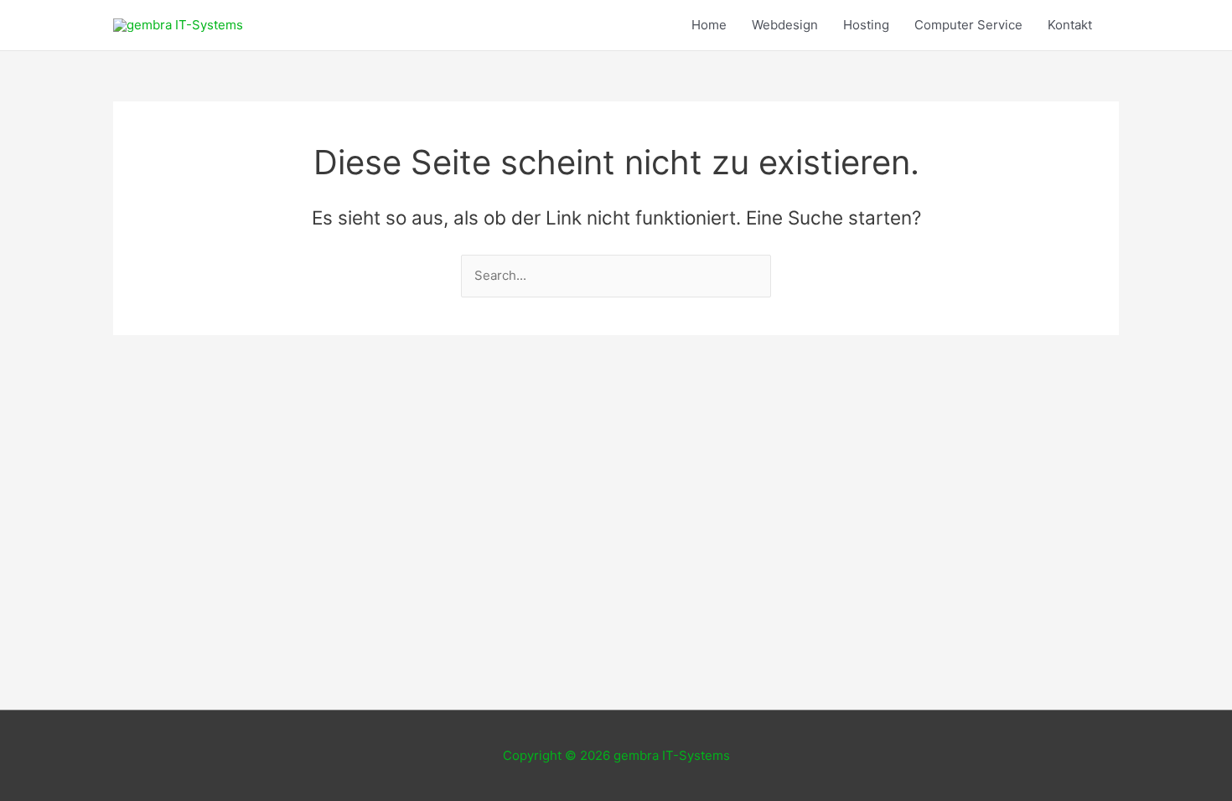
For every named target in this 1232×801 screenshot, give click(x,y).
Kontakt (1070, 25)
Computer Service (968, 25)
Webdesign (785, 25)
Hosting (866, 25)
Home (709, 25)
